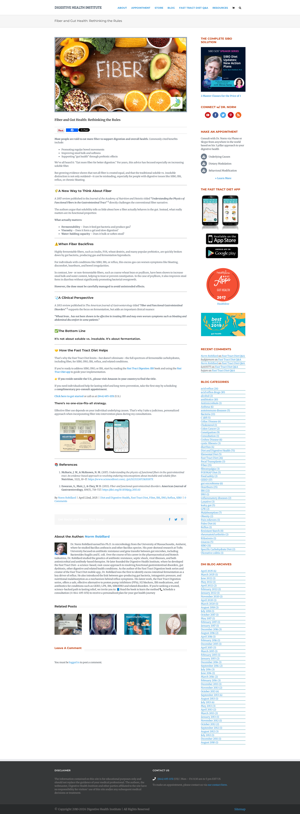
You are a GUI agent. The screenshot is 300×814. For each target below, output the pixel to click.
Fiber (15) (206, 465)
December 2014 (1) (211, 662)
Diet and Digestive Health (115, 497)
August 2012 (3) (210, 731)
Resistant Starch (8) (212, 530)
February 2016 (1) (210, 640)
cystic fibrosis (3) (211, 443)
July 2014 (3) (208, 669)
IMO (163, 497)
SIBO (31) (206, 545)
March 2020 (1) (209, 603)
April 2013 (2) (208, 709)
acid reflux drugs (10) (213, 392)
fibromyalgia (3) (210, 468)
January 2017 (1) (210, 625)
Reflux (171, 497)
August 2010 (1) (209, 742)
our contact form (217, 784)
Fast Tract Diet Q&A (233, 355)
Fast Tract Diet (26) (212, 457)
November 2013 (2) (211, 687)
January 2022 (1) (210, 592)
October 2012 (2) (210, 724)
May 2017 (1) (208, 618)
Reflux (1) (206, 527)
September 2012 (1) (211, 727)
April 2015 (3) (208, 647)
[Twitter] (223, 115)
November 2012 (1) (211, 720)
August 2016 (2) (209, 633)
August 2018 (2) (210, 607)
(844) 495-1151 (106, 396)
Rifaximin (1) (208, 538)
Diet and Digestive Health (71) (218, 450)
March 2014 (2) (209, 676)
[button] (240, 7)
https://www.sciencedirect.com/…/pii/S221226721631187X (120, 479)
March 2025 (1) (209, 574)
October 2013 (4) (210, 691)
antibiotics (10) (209, 399)
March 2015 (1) (209, 651)
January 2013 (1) (210, 716)
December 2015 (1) (211, 644)
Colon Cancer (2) (210, 428)
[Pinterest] (231, 115)
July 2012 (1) (207, 735)
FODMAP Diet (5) (211, 472)
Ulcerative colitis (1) (212, 552)
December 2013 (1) (211, 684)
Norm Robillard (67, 497)
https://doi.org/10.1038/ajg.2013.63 (121, 489)
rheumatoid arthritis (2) (214, 534)
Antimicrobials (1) (211, 403)
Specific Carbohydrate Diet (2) (218, 549)
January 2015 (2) (210, 658)
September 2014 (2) (212, 665)
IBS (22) (205, 490)
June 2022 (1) (208, 578)
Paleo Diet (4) (208, 523)
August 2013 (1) (209, 698)
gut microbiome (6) (212, 483)
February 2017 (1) (210, 622)
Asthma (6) (207, 406)
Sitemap (239, 809)
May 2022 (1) (208, 581)
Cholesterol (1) (209, 425)
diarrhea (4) (207, 447)
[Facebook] (72, 130)
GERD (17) (206, 479)
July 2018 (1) (207, 611)
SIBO (179, 497)
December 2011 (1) (211, 738)
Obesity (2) (207, 516)
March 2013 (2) (209, 713)
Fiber (152, 497)
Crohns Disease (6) (211, 439)
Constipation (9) (210, 432)
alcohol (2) (207, 395)
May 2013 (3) (208, 706)
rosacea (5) (207, 542)
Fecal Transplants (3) (213, 461)
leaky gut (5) (208, 505)
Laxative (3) (208, 501)
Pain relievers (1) (210, 519)
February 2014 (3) (211, 680)
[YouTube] (208, 115)
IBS (158, 497)
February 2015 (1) (210, 654)
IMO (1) (205, 494)
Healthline (223, 303)
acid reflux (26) (209, 388)
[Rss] (238, 115)
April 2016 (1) (208, 636)
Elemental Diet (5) (211, 454)
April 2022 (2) (209, 585)
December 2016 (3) (211, 629)
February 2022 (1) (211, 589)
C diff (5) (206, 417)
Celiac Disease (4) (211, 421)
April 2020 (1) (208, 600)
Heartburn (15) (209, 487)
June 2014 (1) (208, 673)
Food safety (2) (209, 476)
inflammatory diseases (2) (216, 498)
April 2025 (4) (208, 571)
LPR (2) (205, 509)
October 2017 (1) (210, 614)
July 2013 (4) (207, 702)
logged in (74, 662)
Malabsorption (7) (211, 512)
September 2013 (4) (211, 695)
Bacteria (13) (208, 414)
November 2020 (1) (212, 596)
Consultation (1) (210, 436)
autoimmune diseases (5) (215, 410)
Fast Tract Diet (139, 497)
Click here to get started (69, 396)
